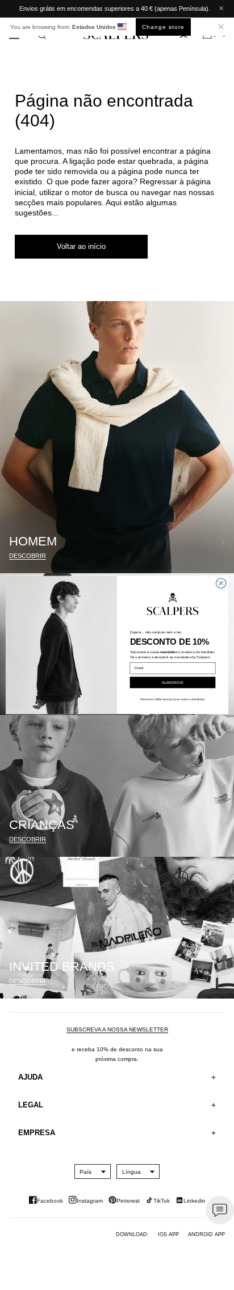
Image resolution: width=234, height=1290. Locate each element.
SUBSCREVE (172, 682)
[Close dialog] (221, 583)
